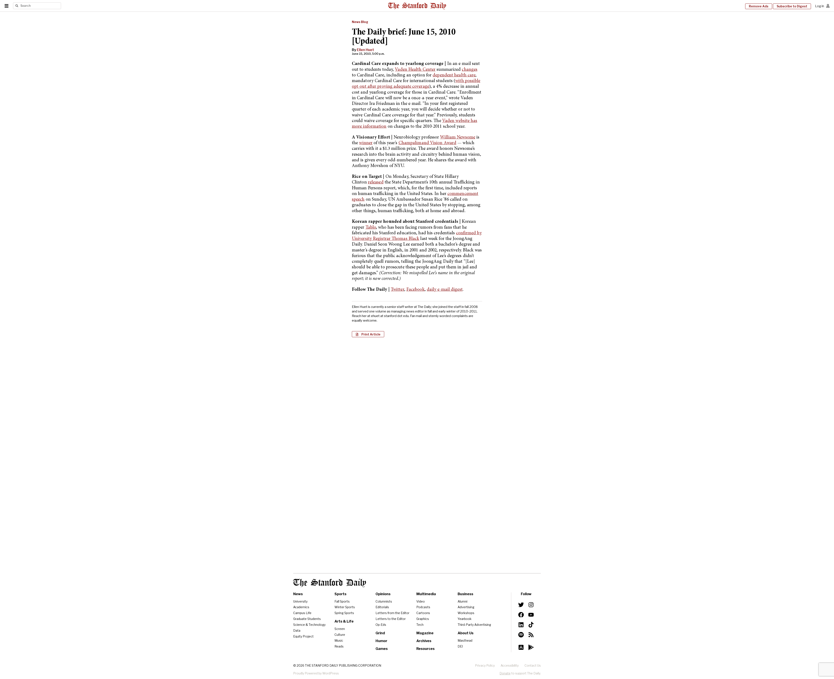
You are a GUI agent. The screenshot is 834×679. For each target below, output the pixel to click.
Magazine (425, 633)
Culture (339, 634)
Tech (420, 624)
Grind (380, 633)
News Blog (360, 22)
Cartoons (423, 613)
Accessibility (510, 665)
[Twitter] (521, 604)
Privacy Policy (485, 665)
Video (420, 601)
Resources (425, 649)
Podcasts (423, 607)
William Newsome (457, 137)
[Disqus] (417, 396)
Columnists (384, 601)
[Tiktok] (531, 624)
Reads (339, 646)
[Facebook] (521, 614)
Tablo (371, 227)
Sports (340, 594)
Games (382, 649)
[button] (368, 334)
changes (469, 70)
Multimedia (426, 594)
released (376, 182)
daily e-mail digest (445, 289)
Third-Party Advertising (474, 624)
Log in (819, 6)
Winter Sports (344, 607)
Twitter (397, 289)
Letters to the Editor (391, 619)
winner (365, 143)
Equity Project (303, 636)
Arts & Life (344, 621)
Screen (339, 629)
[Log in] (828, 6)
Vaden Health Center (415, 70)
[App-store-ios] (521, 647)
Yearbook (465, 619)
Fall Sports (342, 601)
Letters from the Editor (392, 613)
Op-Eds (381, 624)
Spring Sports (344, 613)
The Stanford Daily (329, 583)
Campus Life (302, 613)
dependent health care (454, 75)
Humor (381, 641)
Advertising (466, 607)
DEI (460, 646)
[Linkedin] (521, 624)
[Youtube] (531, 614)
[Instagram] (531, 604)
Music (338, 640)
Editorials (382, 607)
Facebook (415, 289)
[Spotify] (521, 634)
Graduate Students (307, 619)
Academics (301, 607)
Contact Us (533, 665)
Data (296, 630)
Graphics (422, 619)
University (300, 601)
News (298, 594)
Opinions (383, 594)
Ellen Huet (365, 50)
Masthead (465, 640)
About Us (465, 633)
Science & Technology (309, 624)
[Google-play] (531, 647)
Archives (423, 641)
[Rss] (531, 634)
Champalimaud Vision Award (428, 143)
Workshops (466, 613)
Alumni (462, 601)
